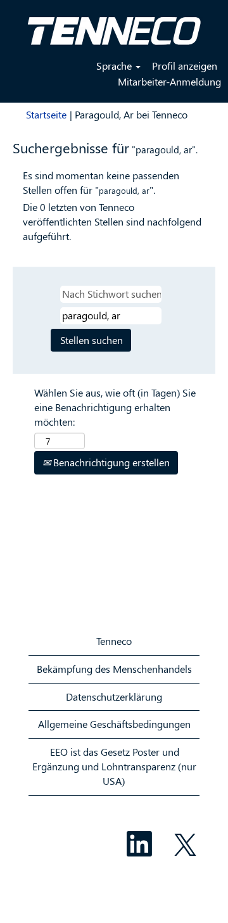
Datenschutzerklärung (114, 696)
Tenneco (114, 640)
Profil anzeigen (184, 65)
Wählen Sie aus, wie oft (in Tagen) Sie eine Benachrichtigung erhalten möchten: (115, 407)
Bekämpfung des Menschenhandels (114, 668)
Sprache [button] (115, 65)
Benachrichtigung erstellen (110, 462)
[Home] (114, 26)
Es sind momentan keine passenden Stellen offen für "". (101, 182)
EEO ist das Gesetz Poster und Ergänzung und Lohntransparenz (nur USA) (114, 766)
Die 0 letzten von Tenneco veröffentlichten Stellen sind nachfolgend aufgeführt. (112, 221)
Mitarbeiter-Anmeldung (169, 81)
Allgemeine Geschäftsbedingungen (114, 723)
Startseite (46, 114)
